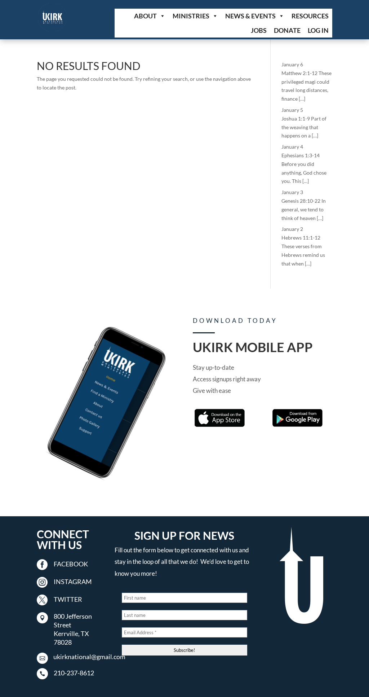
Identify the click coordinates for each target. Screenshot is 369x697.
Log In (318, 30)
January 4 (292, 147)
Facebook (71, 564)
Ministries (191, 16)
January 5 (292, 110)
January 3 (292, 192)
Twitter (68, 599)
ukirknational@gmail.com (89, 657)
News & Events (250, 16)
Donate (287, 30)
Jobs (259, 30)
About (145, 16)
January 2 (292, 229)
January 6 (292, 64)
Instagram (73, 582)
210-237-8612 (74, 673)
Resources (310, 16)
